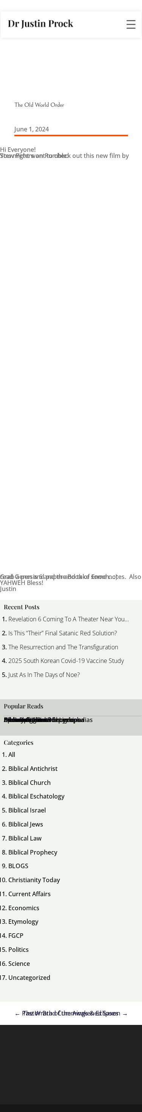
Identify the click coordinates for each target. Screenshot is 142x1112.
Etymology (23, 921)
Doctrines (18, 720)
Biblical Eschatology (36, 796)
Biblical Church (29, 782)
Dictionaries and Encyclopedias (48, 720)
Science (19, 963)
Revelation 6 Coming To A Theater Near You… (68, 619)
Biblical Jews (25, 824)
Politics (18, 949)
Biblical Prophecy (32, 852)
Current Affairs (29, 894)
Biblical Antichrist (33, 768)
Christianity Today (34, 880)
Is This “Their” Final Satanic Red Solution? (62, 633)
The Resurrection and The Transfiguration (63, 647)
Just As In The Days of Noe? (44, 675)
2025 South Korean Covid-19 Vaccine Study (66, 661)
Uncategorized (29, 977)
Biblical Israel (27, 810)
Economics (23, 908)
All (11, 754)
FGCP (15, 935)
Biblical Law (25, 838)
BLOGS (18, 866)
